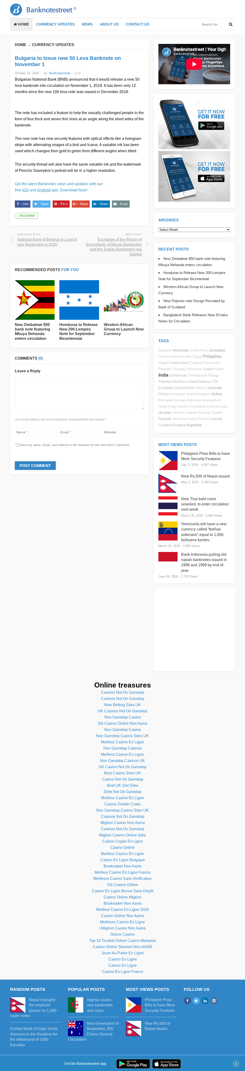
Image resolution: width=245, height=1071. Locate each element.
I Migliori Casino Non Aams (123, 928)
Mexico (201, 388)
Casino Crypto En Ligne (122, 841)
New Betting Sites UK (122, 705)
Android (43, 190)
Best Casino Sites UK (122, 773)
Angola (163, 363)
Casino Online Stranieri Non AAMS (122, 947)
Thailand (195, 363)
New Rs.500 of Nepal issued (205, 476)
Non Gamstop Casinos (122, 748)
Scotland (165, 425)
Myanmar (194, 369)
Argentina (194, 425)
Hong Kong (167, 406)
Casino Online (122, 847)
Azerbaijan (176, 394)
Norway (205, 413)
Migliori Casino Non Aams (122, 823)
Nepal (218, 369)
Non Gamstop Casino (122, 717)
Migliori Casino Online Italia (122, 835)
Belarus (205, 381)
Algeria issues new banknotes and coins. (100, 1005)
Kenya (192, 419)
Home (23, 24)
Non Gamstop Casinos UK (122, 761)
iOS (25, 190)
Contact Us (137, 24)
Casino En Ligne (122, 959)
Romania (165, 400)
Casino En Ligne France (122, 972)
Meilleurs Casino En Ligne (122, 922)
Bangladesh (212, 400)
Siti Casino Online (122, 885)
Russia (203, 419)
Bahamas (194, 400)
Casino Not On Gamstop (122, 779)
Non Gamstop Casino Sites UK (122, 736)
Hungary (179, 369)
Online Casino (122, 934)
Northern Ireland (185, 381)
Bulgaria (27, 215)
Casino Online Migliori (122, 897)
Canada (216, 419)
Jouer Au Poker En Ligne (122, 953)
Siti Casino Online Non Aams (122, 723)
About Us (109, 24)
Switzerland (179, 363)
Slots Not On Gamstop (122, 792)
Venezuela (180, 350)
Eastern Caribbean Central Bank (202, 406)
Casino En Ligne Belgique (122, 860)
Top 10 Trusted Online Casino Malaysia (122, 941)
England (179, 425)
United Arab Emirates (175, 356)
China (162, 394)
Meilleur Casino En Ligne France (122, 872)
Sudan (208, 369)
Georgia (179, 400)
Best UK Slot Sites (122, 785)
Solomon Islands (185, 413)
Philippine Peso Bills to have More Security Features (160, 1005)
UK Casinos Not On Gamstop (122, 711)
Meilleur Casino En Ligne (122, 742)
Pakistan (165, 381)
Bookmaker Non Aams (123, 866)
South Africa (198, 350)
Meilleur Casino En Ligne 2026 (122, 910)
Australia (215, 388)
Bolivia (217, 394)
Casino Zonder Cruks (122, 804)
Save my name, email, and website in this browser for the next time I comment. (75, 445)
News (87, 24)
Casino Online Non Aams (122, 916)
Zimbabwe (217, 350)
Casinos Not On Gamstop (122, 692)
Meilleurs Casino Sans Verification (122, 879)
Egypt (197, 356)
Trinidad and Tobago (203, 375)
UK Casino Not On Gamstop (122, 767)
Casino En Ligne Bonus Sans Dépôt (122, 891)
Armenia (179, 419)
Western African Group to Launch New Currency (124, 329)
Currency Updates (55, 24)
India (163, 375)
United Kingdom (198, 394)
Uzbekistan (178, 375)
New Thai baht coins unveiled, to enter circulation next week (205, 504)
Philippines (212, 356)
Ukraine (164, 412)
